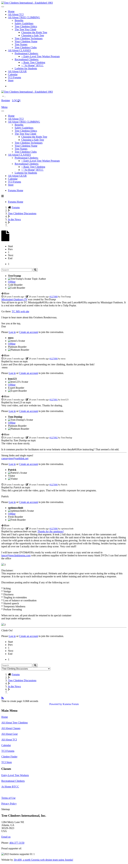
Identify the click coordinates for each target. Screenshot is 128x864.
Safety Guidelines (24, 23)
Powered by (55, 704)
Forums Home (15, 190)
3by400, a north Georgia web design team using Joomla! (43, 859)
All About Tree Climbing (14, 722)
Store (11, 80)
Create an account (28, 332)
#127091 (54, 399)
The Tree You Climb (25, 29)
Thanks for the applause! (51, 531)
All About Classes (10, 728)
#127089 (54, 296)
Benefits (19, 20)
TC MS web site (20, 311)
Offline (12, 281)
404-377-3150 (16, 842)
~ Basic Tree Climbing (33, 62)
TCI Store (6, 762)
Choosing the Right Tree (34, 32)
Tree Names (21, 44)
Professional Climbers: (26, 53)
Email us (5, 836)
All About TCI (16, 14)
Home (11, 11)
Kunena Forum (71, 704)
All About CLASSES (19, 50)
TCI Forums (14, 77)
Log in (12, 332)
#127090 (54, 358)
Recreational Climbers (13, 781)
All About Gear (9, 733)
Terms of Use (8, 797)
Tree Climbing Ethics (26, 26)
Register (5, 100)
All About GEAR (17, 71)
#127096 (54, 528)
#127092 (54, 437)
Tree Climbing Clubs (26, 47)
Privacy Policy (9, 803)
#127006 (54, 484)
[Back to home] (27, 2)
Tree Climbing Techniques (28, 38)
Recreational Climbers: (27, 59)
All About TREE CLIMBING (24, 17)
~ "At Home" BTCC (32, 65)
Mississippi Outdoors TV (14, 299)
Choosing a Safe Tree (32, 35)
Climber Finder (9, 756)
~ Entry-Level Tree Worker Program (40, 56)
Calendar (13, 74)
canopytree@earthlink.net (14, 458)
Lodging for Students (26, 68)
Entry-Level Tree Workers (15, 775)
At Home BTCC (10, 786)
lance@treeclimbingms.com (15, 555)
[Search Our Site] (7, 95)
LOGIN (16, 100)
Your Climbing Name (26, 41)
